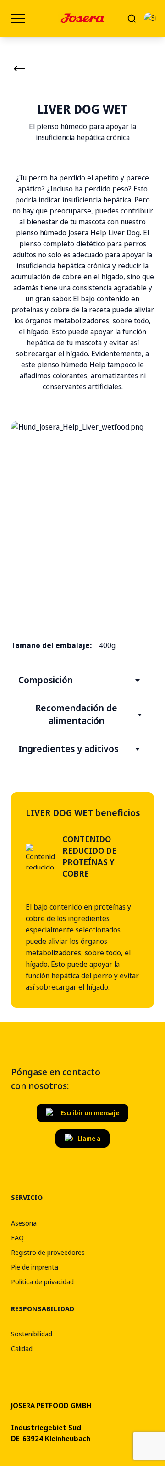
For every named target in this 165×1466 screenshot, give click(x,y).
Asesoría (24, 1222)
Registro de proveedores (48, 1252)
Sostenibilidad (31, 1333)
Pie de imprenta (34, 1266)
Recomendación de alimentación (76, 714)
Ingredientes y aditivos (68, 748)
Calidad (22, 1348)
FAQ (17, 1237)
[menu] (18, 18)
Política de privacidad (42, 1281)
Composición (45, 680)
